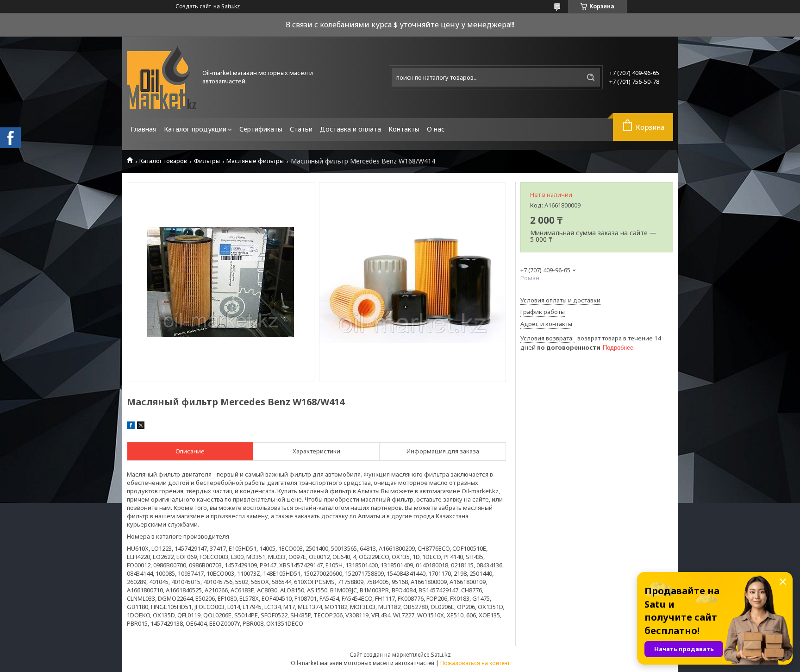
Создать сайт (193, 6)
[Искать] (590, 77)
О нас (435, 129)
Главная (143, 129)
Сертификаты (260, 129)
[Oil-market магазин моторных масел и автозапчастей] (161, 77)
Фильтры (207, 161)
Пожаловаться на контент (475, 663)
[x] (140, 426)
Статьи (301, 129)
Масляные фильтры (255, 161)
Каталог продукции (195, 129)
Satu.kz (441, 654)
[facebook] (131, 426)
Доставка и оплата (350, 129)
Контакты (403, 129)
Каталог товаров (163, 161)
